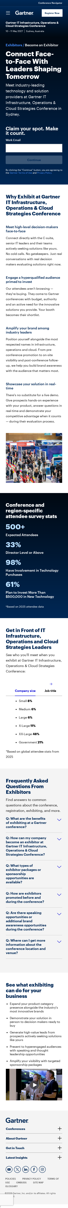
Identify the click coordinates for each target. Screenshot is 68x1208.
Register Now (52, 13)
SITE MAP (38, 1182)
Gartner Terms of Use (21, 172)
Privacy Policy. (44, 172)
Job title (50, 690)
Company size (25, 690)
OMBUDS (21, 1182)
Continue (34, 160)
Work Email (13, 140)
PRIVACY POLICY (31, 1178)
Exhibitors (14, 45)
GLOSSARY (11, 1186)
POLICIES (10, 1178)
